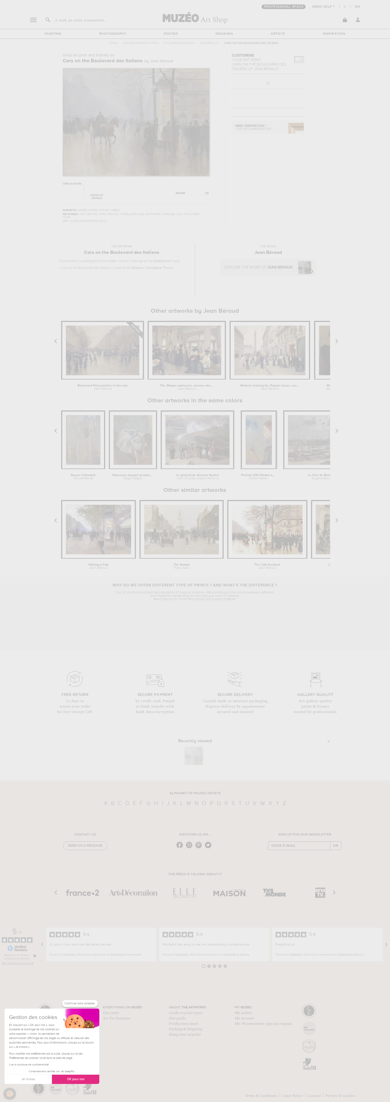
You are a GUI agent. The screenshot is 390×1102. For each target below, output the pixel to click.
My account (244, 1018)
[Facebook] (181, 847)
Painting (53, 33)
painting (88, 261)
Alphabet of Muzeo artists (195, 793)
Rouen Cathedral (83, 477)
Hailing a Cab (98, 566)
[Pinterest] (199, 847)
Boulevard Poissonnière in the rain (102, 387)
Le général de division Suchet (197, 477)
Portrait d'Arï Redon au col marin (258, 477)
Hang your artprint (185, 1034)
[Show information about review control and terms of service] (35, 956)
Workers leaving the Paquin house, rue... (269, 387)
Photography (112, 33)
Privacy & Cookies (340, 1095)
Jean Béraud (209, 43)
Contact (314, 1095)
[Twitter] (209, 847)
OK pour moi (75, 1079)
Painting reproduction (140, 43)
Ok (336, 845)
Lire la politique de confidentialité (29, 1064)
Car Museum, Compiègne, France (149, 267)
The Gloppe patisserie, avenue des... (186, 387)
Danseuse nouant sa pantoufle (132, 477)
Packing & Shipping (185, 1029)
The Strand (181, 566)
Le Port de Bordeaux (323, 477)
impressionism (162, 261)
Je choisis (28, 1079)
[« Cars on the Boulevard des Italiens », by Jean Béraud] (194, 756)
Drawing (224, 33)
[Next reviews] (386, 944)
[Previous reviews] (42, 944)
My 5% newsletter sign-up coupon (263, 1024)
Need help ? (323, 6)
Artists (278, 33)
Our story (111, 1013)
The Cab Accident (267, 566)
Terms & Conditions (261, 1095)
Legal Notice (292, 1095)
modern (112, 261)
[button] (9, 1094)
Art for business (116, 1018)
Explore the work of (259, 267)
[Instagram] (190, 847)
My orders (243, 1013)
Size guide (177, 1018)
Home (113, 43)
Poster (171, 33)
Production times (183, 1024)
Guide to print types (186, 1013)
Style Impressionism (178, 43)
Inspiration (334, 33)
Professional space (283, 6)
